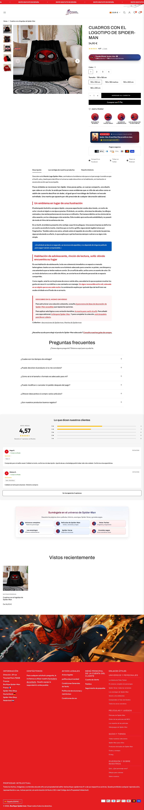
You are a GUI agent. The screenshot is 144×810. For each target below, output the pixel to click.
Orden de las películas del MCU (119, 719)
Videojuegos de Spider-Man (118, 727)
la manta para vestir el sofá (86, 311)
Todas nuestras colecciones (118, 739)
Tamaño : (98, 77)
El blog (111, 754)
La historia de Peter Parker (118, 680)
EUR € (115, 12)
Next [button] (77, 61)
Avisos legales (67, 675)
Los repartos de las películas (118, 723)
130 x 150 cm (95, 82)
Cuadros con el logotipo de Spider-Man (13, 598)
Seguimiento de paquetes (95, 688)
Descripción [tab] (36, 170)
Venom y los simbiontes (116, 696)
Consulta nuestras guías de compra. (97, 332)
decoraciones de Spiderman (52, 322)
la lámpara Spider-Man (60, 314)
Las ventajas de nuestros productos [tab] (61, 170)
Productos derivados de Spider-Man (121, 746)
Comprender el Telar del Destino (120, 700)
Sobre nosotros (114, 776)
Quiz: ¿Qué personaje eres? (118, 768)
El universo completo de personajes (121, 684)
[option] (47, 59)
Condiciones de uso (69, 698)
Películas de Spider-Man (117, 715)
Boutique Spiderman (9, 594)
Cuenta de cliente (92, 679)
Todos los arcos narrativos (117, 704)
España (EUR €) (13, 801)
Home (5, 21)
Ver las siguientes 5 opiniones (72, 493)
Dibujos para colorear (116, 772)
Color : (92, 67)
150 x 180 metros (111, 82)
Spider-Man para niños (116, 743)
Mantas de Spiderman (73, 322)
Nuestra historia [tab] (87, 170)
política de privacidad (70, 679)
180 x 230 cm (95, 88)
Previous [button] (17, 61)
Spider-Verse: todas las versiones (120, 688)
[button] (124, 12)
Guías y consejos (114, 750)
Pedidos (88, 684)
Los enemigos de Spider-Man (119, 692)
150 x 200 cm (128, 82)
